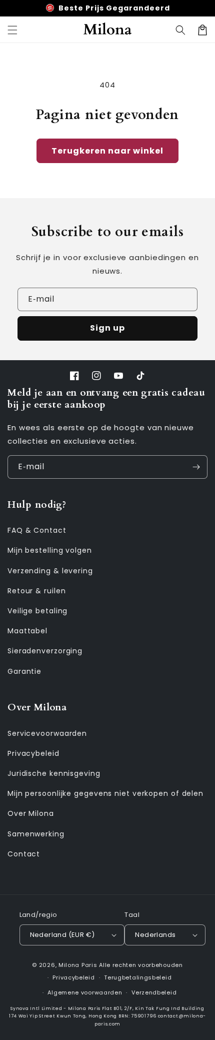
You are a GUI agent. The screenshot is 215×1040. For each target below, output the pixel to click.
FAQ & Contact (37, 530)
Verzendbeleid (154, 992)
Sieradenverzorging (45, 651)
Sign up (107, 328)
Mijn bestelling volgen (50, 550)
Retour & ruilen (37, 591)
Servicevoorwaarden (47, 733)
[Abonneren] (196, 467)
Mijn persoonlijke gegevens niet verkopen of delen (106, 793)
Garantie (25, 671)
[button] (181, 30)
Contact (24, 854)
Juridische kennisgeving (54, 773)
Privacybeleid (34, 753)
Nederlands (155, 934)
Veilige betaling (38, 611)
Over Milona (31, 813)
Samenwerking (36, 834)
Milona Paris (77, 965)
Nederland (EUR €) (62, 934)
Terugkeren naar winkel (108, 151)
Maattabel (28, 631)
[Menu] (13, 30)
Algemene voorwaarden (85, 992)
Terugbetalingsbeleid (138, 977)
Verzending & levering (50, 571)
